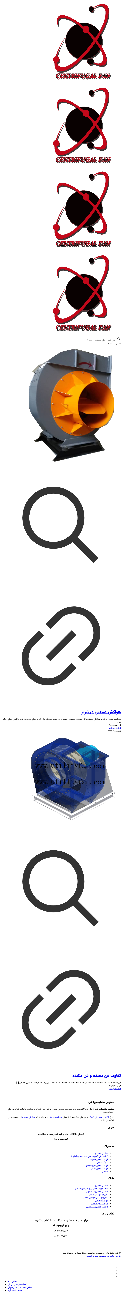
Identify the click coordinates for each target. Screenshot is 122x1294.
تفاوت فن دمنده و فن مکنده (96, 1075)
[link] (87, 340)
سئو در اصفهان (91, 1256)
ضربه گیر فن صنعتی (99, 1203)
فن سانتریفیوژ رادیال (99, 1168)
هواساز (105, 1171)
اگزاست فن (104, 1117)
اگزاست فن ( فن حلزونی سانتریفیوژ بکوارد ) (89, 1156)
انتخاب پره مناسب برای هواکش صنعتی (91, 1188)
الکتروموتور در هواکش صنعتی (95, 1197)
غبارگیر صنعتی (102, 1162)
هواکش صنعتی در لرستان (97, 1206)
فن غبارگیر (93, 1117)
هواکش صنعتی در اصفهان (97, 1191)
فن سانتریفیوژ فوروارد (99, 1159)
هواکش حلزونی (55, 1117)
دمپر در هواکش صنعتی (98, 1194)
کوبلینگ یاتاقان (101, 1200)
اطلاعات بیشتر (115, 728)
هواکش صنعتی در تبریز (101, 712)
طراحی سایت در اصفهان (110, 1256)
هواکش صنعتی (28, 1117)
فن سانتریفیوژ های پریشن (97, 1165)
